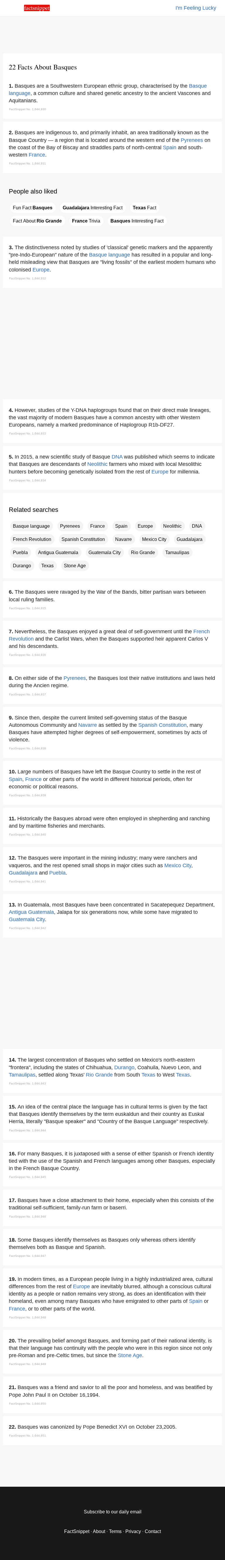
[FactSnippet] (37, 9)
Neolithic (97, 464)
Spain (169, 147)
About (99, 1531)
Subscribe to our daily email (113, 1511)
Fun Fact (32, 207)
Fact (144, 207)
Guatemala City (104, 552)
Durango (22, 565)
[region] (112, 34)
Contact (153, 1531)
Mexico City (154, 539)
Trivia (86, 220)
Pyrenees (192, 140)
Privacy (133, 1531)
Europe (41, 270)
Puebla (20, 552)
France (37, 155)
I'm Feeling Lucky (195, 8)
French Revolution (32, 539)
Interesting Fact (92, 207)
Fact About (37, 220)
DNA (117, 457)
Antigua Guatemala (58, 552)
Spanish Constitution (83, 539)
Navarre (123, 539)
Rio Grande (143, 552)
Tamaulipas (177, 552)
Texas (47, 565)
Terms (115, 1531)
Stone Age (75, 565)
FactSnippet (76, 1531)
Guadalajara (189, 539)
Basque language (109, 255)
